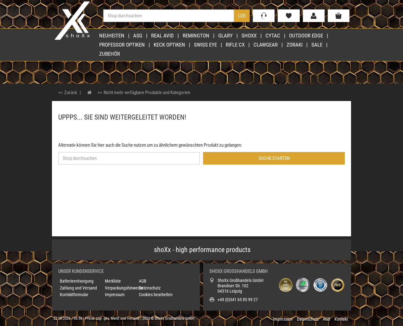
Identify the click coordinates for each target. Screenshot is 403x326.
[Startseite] (89, 92)
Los (242, 16)
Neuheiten (111, 35)
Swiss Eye (205, 45)
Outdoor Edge (306, 35)
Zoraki (295, 45)
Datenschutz (150, 287)
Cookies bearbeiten (156, 294)
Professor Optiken (122, 45)
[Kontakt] (264, 15)
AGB (142, 281)
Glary (225, 35)
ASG (137, 35)
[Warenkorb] (338, 15)
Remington (196, 35)
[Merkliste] (288, 15)
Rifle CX (235, 45)
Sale (316, 45)
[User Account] (314, 15)
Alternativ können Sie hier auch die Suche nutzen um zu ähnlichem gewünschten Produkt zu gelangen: (150, 145)
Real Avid (162, 35)
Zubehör (109, 54)
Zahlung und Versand (78, 287)
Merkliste (113, 281)
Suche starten (274, 158)
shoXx (249, 35)
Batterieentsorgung (77, 281)
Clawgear (265, 45)
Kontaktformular (74, 294)
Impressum (115, 294)
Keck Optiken (169, 45)
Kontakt (341, 319)
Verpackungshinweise (124, 287)
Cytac (272, 35)
